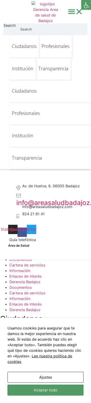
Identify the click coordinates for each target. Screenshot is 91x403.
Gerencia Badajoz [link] (24, 281)
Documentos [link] (20, 287)
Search (10, 26)
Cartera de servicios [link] (27, 265)
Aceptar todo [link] (45, 390)
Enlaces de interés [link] (25, 276)
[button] (75, 11)
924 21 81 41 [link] (33, 214)
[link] (86, 5)
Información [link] (19, 270)
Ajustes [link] (45, 377)
